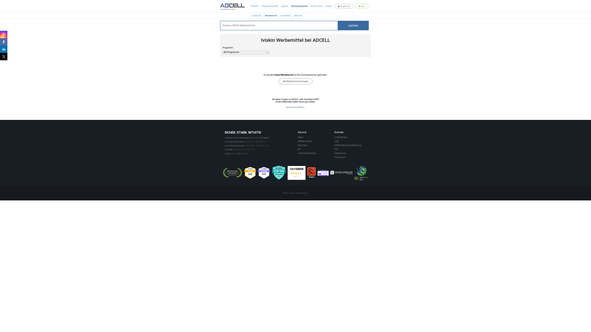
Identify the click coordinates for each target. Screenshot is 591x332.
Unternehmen (340, 137)
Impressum (339, 157)
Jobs (336, 141)
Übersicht (257, 15)
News (300, 137)
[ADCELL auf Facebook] (3, 41)
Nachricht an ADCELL (295, 107)
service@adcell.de (240, 153)
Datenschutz (340, 153)
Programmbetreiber (270, 6)
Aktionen (298, 15)
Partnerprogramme (299, 6)
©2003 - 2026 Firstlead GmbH (295, 193)
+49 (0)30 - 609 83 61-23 (256, 145)
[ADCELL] (297, 173)
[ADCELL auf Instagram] (3, 34)
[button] (353, 25)
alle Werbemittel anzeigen (295, 81)
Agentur (284, 6)
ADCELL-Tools (316, 6)
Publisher (255, 6)
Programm (228, 47)
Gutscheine (286, 15)
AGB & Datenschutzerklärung (347, 145)
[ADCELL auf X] (3, 56)
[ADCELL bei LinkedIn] (3, 49)
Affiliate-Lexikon (305, 141)
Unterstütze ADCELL (307, 153)
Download (302, 145)
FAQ (336, 149)
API (299, 149)
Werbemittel (271, 15)
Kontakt (328, 6)
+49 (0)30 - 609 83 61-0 (255, 141)
